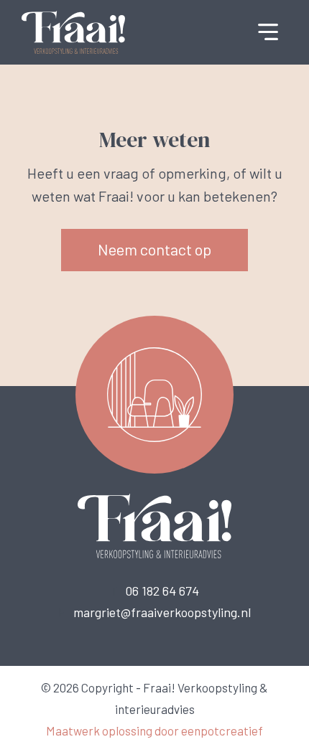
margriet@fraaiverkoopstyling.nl (162, 612)
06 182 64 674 (162, 590)
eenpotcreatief (222, 730)
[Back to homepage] (73, 31)
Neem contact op (154, 249)
